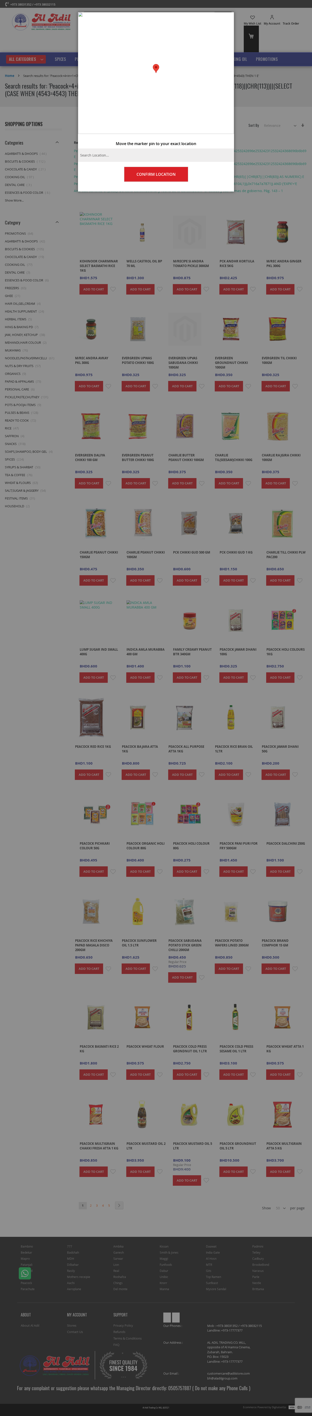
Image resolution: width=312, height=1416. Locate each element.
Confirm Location (156, 174)
